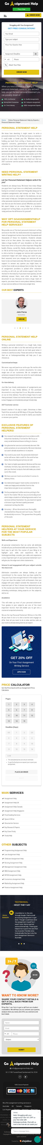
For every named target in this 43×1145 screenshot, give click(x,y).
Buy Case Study (10, 831)
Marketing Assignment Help (14, 883)
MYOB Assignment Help (13, 875)
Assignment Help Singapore (14, 811)
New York (34, 1109)
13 (9, 721)
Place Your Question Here (13, 45)
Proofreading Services (12, 815)
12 (32, 715)
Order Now (34, 15)
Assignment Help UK (12, 803)
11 (24, 715)
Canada (19, 1106)
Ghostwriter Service (12, 823)
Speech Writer (10, 819)
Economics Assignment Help (15, 879)
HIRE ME (21, 319)
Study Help (8, 836)
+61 (8, 59)
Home (4, 120)
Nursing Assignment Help (13, 863)
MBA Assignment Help (12, 871)
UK (13, 1106)
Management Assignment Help (16, 867)
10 (16, 715)
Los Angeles (7, 1109)
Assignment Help (11, 798)
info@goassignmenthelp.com (22, 1068)
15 (24, 721)
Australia (6, 1106)
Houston (25, 1109)
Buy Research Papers (12, 827)
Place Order (21, 9)
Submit (21, 1050)
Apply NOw (21, 672)
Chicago (17, 1109)
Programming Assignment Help (16, 850)
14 (16, 721)
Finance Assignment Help (13, 887)
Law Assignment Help (12, 854)
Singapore (27, 1106)
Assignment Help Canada (13, 807)
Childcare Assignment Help (14, 859)
